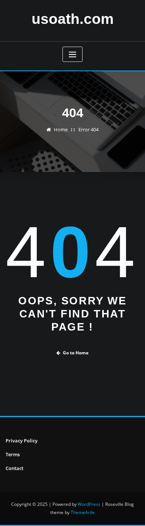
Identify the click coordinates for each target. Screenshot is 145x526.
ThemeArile (83, 512)
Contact (14, 468)
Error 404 (88, 129)
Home (61, 129)
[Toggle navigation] (72, 54)
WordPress (89, 504)
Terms (13, 454)
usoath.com (73, 19)
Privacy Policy (22, 440)
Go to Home (75, 353)
